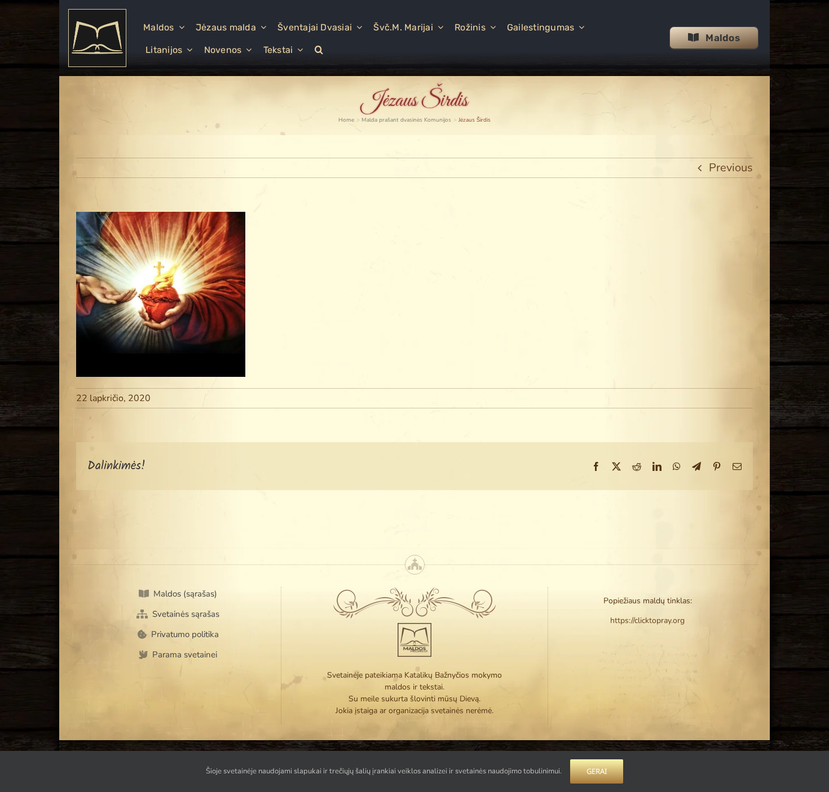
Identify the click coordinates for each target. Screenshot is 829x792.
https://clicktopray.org (647, 620)
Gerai (597, 771)
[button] (319, 49)
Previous (731, 167)
